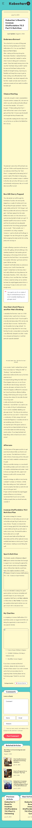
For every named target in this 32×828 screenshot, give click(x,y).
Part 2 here (13, 51)
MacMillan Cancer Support (15, 659)
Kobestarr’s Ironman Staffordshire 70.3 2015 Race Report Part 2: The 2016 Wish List (21, 783)
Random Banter (22, 683)
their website (23, 598)
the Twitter (17, 601)
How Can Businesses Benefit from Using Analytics (20, 760)
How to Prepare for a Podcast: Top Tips (20, 771)
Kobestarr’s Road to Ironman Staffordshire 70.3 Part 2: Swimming (11, 808)
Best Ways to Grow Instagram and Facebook (14, 750)
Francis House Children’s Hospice (17, 650)
